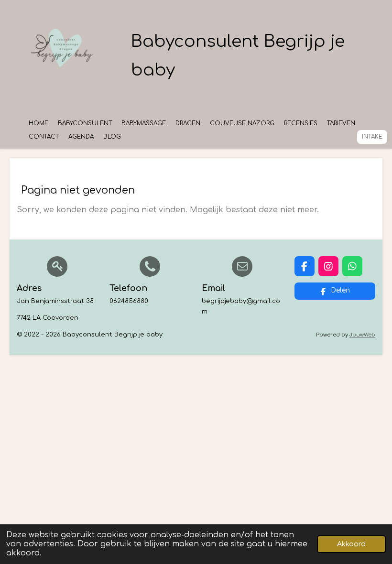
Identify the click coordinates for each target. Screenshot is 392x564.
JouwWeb (362, 335)
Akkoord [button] (351, 544)
